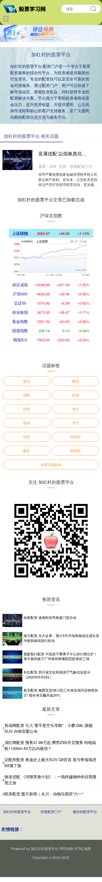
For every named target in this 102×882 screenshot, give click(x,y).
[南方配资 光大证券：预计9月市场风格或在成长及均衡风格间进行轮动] (12, 638)
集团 (75, 381)
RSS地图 (66, 848)
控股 (26, 408)
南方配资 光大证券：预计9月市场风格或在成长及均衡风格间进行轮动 (61, 638)
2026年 (75, 436)
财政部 (75, 450)
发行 (75, 408)
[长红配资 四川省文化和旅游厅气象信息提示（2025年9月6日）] (12, 675)
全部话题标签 (51, 464)
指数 (26, 394)
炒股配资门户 (51, 811)
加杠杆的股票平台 (17, 811)
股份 (26, 422)
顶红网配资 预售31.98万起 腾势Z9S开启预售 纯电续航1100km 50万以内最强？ (50, 745)
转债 (75, 394)
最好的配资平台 (85, 811)
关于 (75, 422)
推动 (26, 381)
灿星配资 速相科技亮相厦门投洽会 (50, 617)
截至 (26, 450)
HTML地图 (82, 848)
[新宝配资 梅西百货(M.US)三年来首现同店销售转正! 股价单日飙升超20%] (12, 693)
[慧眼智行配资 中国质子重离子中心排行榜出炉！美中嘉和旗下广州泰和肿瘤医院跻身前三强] (12, 657)
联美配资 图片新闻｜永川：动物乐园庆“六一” (43, 794)
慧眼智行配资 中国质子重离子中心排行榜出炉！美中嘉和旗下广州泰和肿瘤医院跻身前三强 (60, 656)
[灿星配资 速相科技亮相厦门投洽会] (12, 620)
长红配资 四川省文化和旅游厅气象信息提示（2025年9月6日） (57, 674)
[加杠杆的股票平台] (26, 8)
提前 (26, 436)
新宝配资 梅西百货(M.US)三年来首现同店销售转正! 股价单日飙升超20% (61, 693)
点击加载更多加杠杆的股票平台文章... (51, 199)
